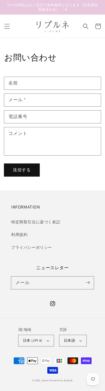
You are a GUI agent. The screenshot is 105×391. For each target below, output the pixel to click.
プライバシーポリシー (31, 247)
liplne (45, 380)
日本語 (69, 340)
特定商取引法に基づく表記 (35, 221)
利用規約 (19, 234)
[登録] (87, 283)
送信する (22, 169)
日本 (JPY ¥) (32, 340)
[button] (7, 26)
